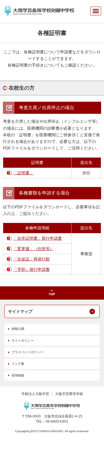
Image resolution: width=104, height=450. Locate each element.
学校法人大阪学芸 (35, 394)
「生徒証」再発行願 (31, 259)
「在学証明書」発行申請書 (37, 238)
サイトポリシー (23, 340)
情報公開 (18, 328)
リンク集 (18, 363)
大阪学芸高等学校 (69, 394)
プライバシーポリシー (27, 352)
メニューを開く (95, 11)
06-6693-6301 (57, 421)
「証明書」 (23, 173)
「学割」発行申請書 (31, 269)
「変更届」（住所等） (33, 248)
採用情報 (18, 375)
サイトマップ (20, 311)
